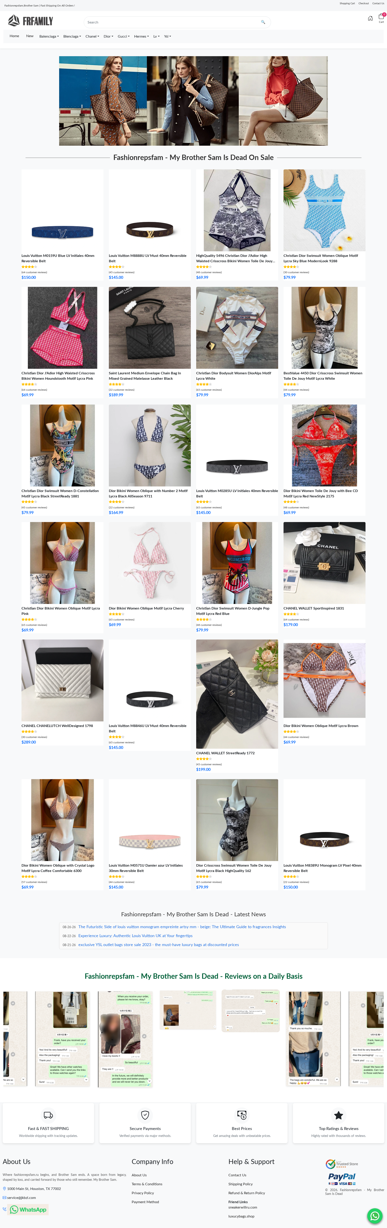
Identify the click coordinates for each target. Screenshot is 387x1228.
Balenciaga (47, 36)
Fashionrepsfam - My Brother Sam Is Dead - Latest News (193, 914)
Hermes (140, 36)
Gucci (122, 36)
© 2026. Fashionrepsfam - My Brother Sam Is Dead (354, 1192)
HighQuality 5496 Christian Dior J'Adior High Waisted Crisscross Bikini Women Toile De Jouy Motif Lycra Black (234, 261)
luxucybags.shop (241, 1216)
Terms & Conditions (147, 1184)
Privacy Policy (143, 1193)
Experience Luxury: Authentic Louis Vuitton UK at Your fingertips (135, 927)
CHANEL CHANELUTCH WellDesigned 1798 (57, 726)
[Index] (370, 19)
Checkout (364, 3)
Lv (155, 36)
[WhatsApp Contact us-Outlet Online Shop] (375, 1216)
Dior (107, 36)
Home (14, 36)
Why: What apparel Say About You (109, 945)
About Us (139, 1175)
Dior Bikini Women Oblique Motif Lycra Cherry (146, 608)
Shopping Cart (347, 3)
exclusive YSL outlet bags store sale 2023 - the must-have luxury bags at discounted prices (158, 936)
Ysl (166, 36)
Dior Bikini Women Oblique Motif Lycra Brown (321, 726)
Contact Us (378, 3)
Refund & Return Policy (246, 1193)
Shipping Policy (240, 1184)
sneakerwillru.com (242, 1207)
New (30, 36)
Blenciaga (70, 36)
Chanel (91, 36)
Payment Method (145, 1202)
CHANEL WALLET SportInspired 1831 (314, 608)
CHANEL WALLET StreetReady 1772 (225, 753)
